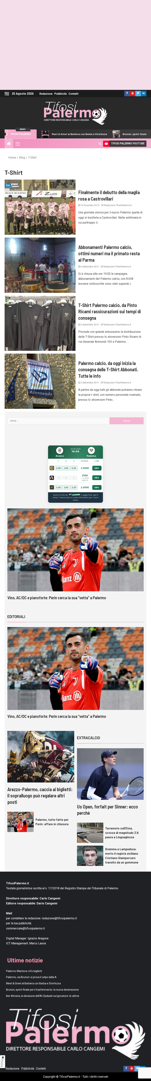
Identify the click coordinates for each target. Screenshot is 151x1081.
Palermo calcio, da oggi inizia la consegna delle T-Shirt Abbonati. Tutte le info (108, 369)
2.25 (74, 468)
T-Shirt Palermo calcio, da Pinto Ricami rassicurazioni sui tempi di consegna (109, 311)
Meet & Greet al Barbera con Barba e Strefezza (50, 134)
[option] (75, 557)
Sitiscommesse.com (74, 495)
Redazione (45, 93)
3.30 (58, 468)
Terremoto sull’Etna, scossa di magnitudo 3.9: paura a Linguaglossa (122, 832)
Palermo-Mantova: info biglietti (24, 971)
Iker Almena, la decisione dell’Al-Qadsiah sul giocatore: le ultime (42, 995)
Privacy (2, 1063)
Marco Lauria (37, 943)
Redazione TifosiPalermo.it (117, 205)
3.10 (66, 468)
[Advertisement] (75, 62)
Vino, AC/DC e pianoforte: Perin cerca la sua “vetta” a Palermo (56, 597)
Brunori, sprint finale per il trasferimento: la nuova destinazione (42, 989)
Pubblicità (60, 93)
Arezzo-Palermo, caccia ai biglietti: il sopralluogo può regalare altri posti (40, 795)
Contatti (73, 93)
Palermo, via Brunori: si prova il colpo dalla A (31, 977)
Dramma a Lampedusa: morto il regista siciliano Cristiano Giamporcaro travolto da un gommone (121, 855)
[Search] (100, 143)
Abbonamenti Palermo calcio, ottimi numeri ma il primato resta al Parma (109, 253)
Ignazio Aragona (38, 938)
